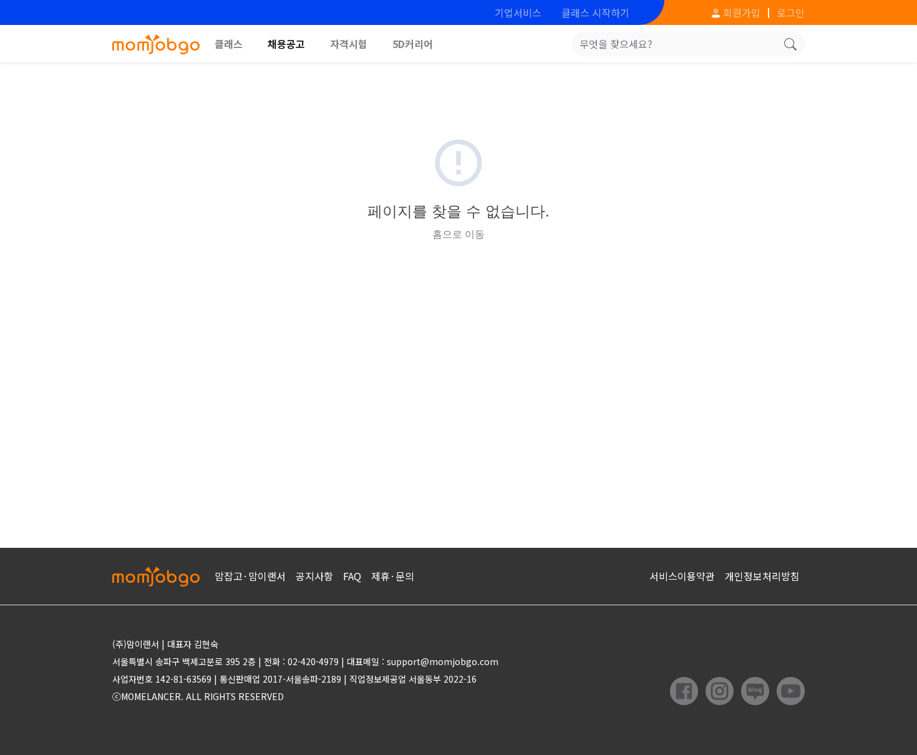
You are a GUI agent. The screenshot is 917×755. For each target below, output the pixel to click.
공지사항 (314, 575)
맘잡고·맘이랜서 (250, 575)
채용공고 (286, 43)
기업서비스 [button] (518, 12)
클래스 (229, 43)
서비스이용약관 (682, 575)
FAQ (352, 575)
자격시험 (348, 43)
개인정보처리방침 (762, 575)
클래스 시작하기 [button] (595, 12)
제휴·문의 (392, 575)
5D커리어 (412, 43)
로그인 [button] (791, 12)
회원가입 (740, 12)
